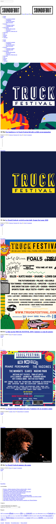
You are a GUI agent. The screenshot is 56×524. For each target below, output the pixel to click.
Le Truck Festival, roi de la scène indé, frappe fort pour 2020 (27, 220)
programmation (20, 517)
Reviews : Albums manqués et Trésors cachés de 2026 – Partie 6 (17, 489)
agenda (7, 513)
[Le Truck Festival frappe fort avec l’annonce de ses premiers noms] (28, 405)
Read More (3, 150)
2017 (2, 513)
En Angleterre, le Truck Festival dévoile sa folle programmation (28, 132)
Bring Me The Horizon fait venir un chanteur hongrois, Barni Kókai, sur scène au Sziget (22, 496)
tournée (51, 517)
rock (32, 517)
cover (36, 513)
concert (29, 513)
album (11, 513)
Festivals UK (16, 135)
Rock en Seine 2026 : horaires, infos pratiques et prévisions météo (17, 495)
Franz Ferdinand (5, 515)
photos (12, 518)
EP (47, 513)
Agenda (10, 411)
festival (50, 513)
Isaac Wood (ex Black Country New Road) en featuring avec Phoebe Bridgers (20, 500)
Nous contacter (24, 522)
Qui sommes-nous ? (15, 522)
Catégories (3, 505)
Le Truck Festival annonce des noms (18, 465)
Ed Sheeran (44, 513)
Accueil (2, 522)
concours (33, 513)
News (21, 135)
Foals (54, 513)
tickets (48, 517)
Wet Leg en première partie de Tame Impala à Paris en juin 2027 (17, 491)
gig (9, 515)
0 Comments (29, 135)
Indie (11, 515)
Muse (41, 515)
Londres (38, 515)
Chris (25, 135)
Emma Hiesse (20, 411)
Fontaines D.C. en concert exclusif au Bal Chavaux (14, 492)
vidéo (2, 519)
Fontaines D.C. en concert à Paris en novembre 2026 (14, 490)
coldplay (24, 513)
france (2, 515)
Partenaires (7, 522)
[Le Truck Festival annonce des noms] (26, 462)
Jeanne (14, 334)
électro (5, 519)
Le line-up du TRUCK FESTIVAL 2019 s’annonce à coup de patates (29, 332)
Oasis (5, 517)
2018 (4, 513)
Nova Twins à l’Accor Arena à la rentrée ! (12, 494)
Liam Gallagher (17, 515)
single (40, 518)
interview (13, 515)
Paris (8, 518)
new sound (48, 515)
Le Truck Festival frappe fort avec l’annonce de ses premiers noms (29, 409)
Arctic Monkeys (17, 513)
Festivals (11, 135)
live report (34, 515)
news (43, 515)
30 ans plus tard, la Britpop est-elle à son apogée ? (14, 497)
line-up (22, 515)
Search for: (3, 507)
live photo (30, 515)
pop (15, 517)
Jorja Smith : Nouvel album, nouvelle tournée (13, 499)
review (28, 517)
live (25, 515)
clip (21, 513)
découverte (40, 513)
